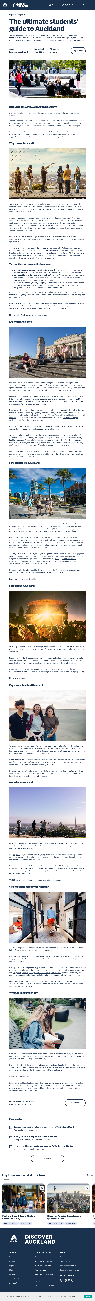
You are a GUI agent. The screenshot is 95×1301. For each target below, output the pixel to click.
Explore (12, 1265)
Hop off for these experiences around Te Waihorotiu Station (43, 1146)
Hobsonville (14, 561)
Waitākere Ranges (70, 417)
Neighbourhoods (10, 1223)
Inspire (11, 15)
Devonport (28, 556)
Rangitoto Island (57, 556)
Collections (14, 1278)
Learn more (73, 1296)
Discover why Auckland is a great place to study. (29, 315)
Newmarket (56, 972)
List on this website (68, 1265)
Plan (11, 1270)
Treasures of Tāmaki (17, 228)
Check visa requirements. (19, 1076)
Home (11, 1257)
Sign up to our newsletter (70, 1270)
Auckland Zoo (40, 1270)
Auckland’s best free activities (35, 420)
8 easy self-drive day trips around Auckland (35, 1136)
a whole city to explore (46, 410)
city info (16, 854)
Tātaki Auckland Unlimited (46, 1285)
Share (80, 50)
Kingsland (17, 972)
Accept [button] (88, 1296)
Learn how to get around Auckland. (23, 579)
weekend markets (16, 984)
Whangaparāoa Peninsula (65, 559)
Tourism (38, 1281)
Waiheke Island (39, 556)
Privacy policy (66, 1257)
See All (47, 1158)
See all (90, 1175)
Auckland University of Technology (62, 959)
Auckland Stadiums (43, 1265)
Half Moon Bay (36, 561)
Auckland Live (40, 1257)
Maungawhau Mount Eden (39, 972)
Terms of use (65, 1261)
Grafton (25, 972)
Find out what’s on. (17, 678)
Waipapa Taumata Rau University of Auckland (28, 959)
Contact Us (14, 1283)
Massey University (16, 961)
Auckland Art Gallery (43, 1261)
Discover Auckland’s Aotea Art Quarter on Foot (64, 1217)
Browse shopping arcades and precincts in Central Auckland (44, 1127)
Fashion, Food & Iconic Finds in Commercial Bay (19, 1217)
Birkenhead (24, 561)
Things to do (21, 15)
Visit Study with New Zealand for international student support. (35, 880)
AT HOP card (22, 529)
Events (12, 1261)
